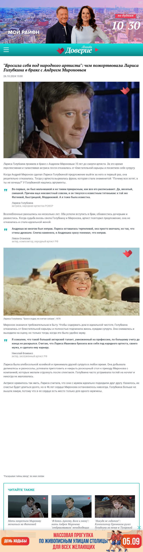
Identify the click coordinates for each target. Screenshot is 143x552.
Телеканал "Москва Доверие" (74, 49)
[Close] (139, 527)
